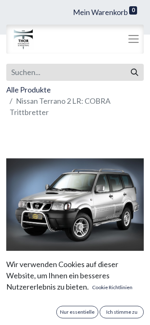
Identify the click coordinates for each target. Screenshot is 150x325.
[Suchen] (134, 72)
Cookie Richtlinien (112, 287)
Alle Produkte (28, 89)
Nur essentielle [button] (77, 312)
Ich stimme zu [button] (122, 312)
